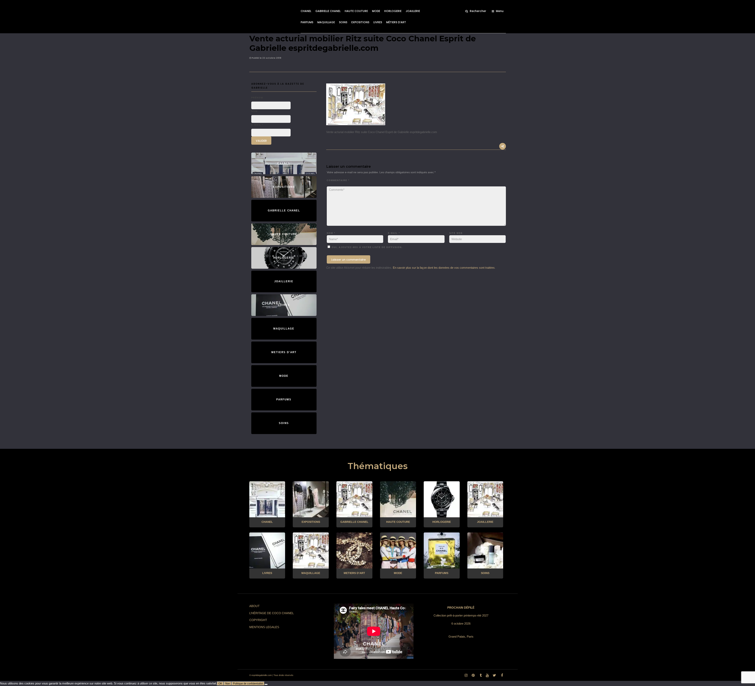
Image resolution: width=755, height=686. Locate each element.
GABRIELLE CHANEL (328, 11)
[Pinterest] (473, 675)
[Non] (266, 684)
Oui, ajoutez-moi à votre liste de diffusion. (367, 247)
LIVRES (377, 22)
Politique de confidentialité (248, 683)
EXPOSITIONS (360, 22)
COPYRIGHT (258, 620)
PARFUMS (307, 22)
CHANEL (306, 11)
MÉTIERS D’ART (396, 22)
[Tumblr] (480, 675)
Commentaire (338, 180)
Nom (331, 233)
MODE (376, 11)
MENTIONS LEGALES (264, 627)
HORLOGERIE (392, 11)
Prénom (257, 97)
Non (227, 683)
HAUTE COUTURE (356, 11)
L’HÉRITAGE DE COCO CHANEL (271, 613)
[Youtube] (487, 675)
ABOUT (254, 606)
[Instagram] (466, 675)
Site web (456, 233)
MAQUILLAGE (326, 22)
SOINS (343, 22)
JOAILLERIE (413, 11)
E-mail (394, 233)
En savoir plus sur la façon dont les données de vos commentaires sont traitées (444, 267)
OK (220, 683)
